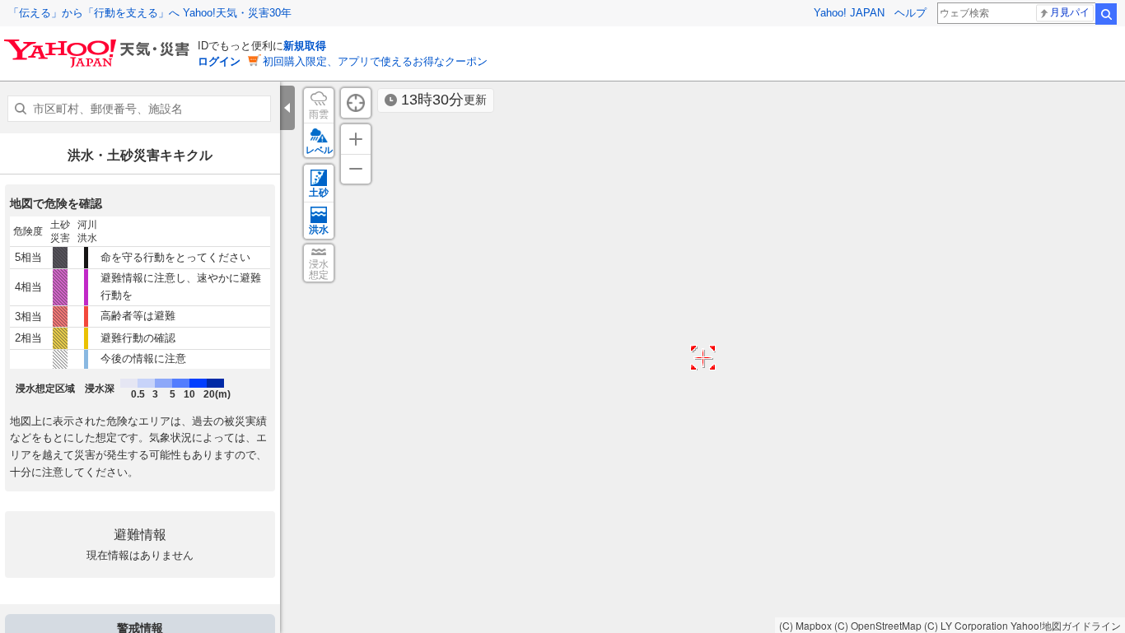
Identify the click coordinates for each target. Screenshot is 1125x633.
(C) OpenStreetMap (878, 625)
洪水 (319, 229)
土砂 (319, 192)
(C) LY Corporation (966, 625)
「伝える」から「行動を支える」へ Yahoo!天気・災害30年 (150, 13)
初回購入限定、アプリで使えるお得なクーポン (375, 61)
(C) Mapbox (805, 625)
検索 (1106, 14)
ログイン (219, 61)
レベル (319, 150)
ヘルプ (910, 13)
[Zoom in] (356, 139)
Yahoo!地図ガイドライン (1066, 625)
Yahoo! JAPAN (849, 13)
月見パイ (1070, 12)
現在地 (356, 103)
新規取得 (304, 46)
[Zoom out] (356, 169)
